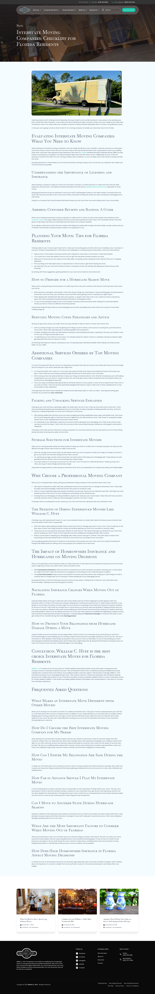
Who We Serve (102, 953)
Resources (101, 960)
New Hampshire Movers (131, 983)
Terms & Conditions (132, 986)
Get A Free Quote (129, 10)
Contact (100, 963)
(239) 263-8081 (103, 2)
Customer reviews (38, 220)
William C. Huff (37, 669)
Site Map (110, 986)
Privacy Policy (119, 986)
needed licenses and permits (95, 187)
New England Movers (115, 983)
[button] (37, 10)
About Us (100, 956)
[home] (24, 10)
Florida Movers (102, 983)
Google (83, 153)
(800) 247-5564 (130, 2)
